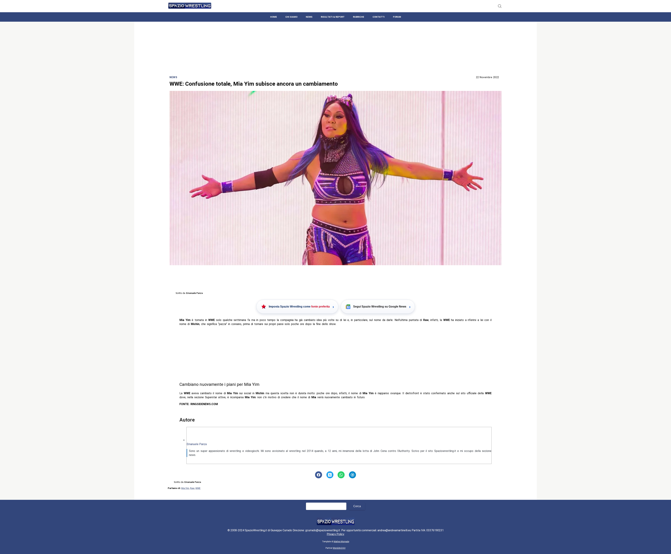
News (309, 17)
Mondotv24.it (339, 548)
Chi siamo (291, 17)
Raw (192, 488)
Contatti (379, 17)
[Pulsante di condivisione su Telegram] (352, 474)
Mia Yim (185, 488)
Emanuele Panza (197, 444)
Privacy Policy (335, 534)
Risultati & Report (333, 17)
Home (273, 17)
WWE (197, 488)
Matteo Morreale (341, 541)
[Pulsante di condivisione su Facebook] (318, 474)
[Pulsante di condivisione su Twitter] (329, 474)
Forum (397, 17)
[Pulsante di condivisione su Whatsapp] (341, 474)
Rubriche (358, 17)
